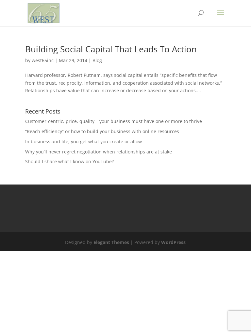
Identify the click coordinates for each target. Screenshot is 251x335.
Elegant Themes (111, 242)
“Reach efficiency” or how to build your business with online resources (102, 131)
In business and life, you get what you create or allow (83, 141)
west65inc (43, 60)
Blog (97, 60)
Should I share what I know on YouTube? (69, 161)
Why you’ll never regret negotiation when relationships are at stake (98, 152)
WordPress (173, 242)
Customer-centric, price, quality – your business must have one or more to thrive (113, 121)
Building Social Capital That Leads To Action (111, 49)
